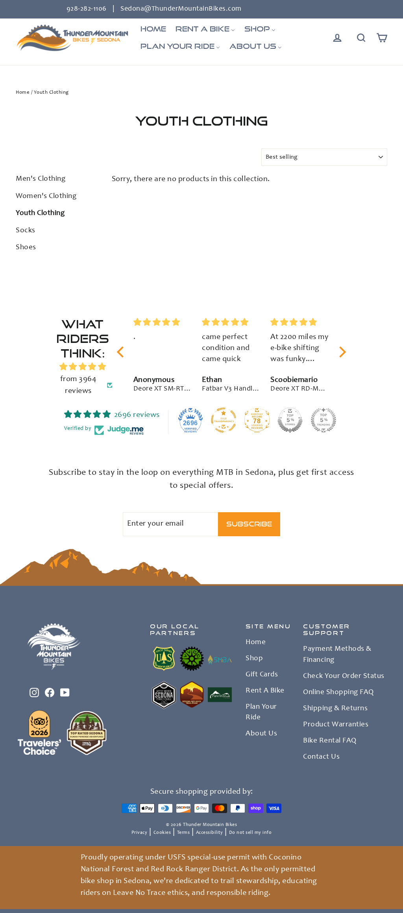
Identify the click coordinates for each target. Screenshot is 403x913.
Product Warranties (335, 724)
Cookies (162, 832)
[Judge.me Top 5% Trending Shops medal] (323, 420)
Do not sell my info (250, 832)
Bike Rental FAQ (330, 740)
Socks (25, 230)
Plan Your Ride (261, 713)
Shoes (26, 247)
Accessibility (209, 832)
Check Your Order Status (344, 676)
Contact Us (321, 757)
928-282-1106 (87, 9)
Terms (183, 832)
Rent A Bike (265, 690)
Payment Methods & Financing (337, 655)
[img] (82, 367)
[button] (122, 351)
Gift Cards (262, 674)
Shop (254, 658)
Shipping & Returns (335, 708)
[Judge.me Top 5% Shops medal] (290, 420)
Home (23, 92)
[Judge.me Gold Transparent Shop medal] (223, 420)
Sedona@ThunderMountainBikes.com (181, 9)
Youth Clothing (40, 213)
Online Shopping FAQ (338, 692)
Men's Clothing (40, 179)
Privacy (139, 832)
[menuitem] (153, 29)
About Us (261, 733)
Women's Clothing (46, 196)
